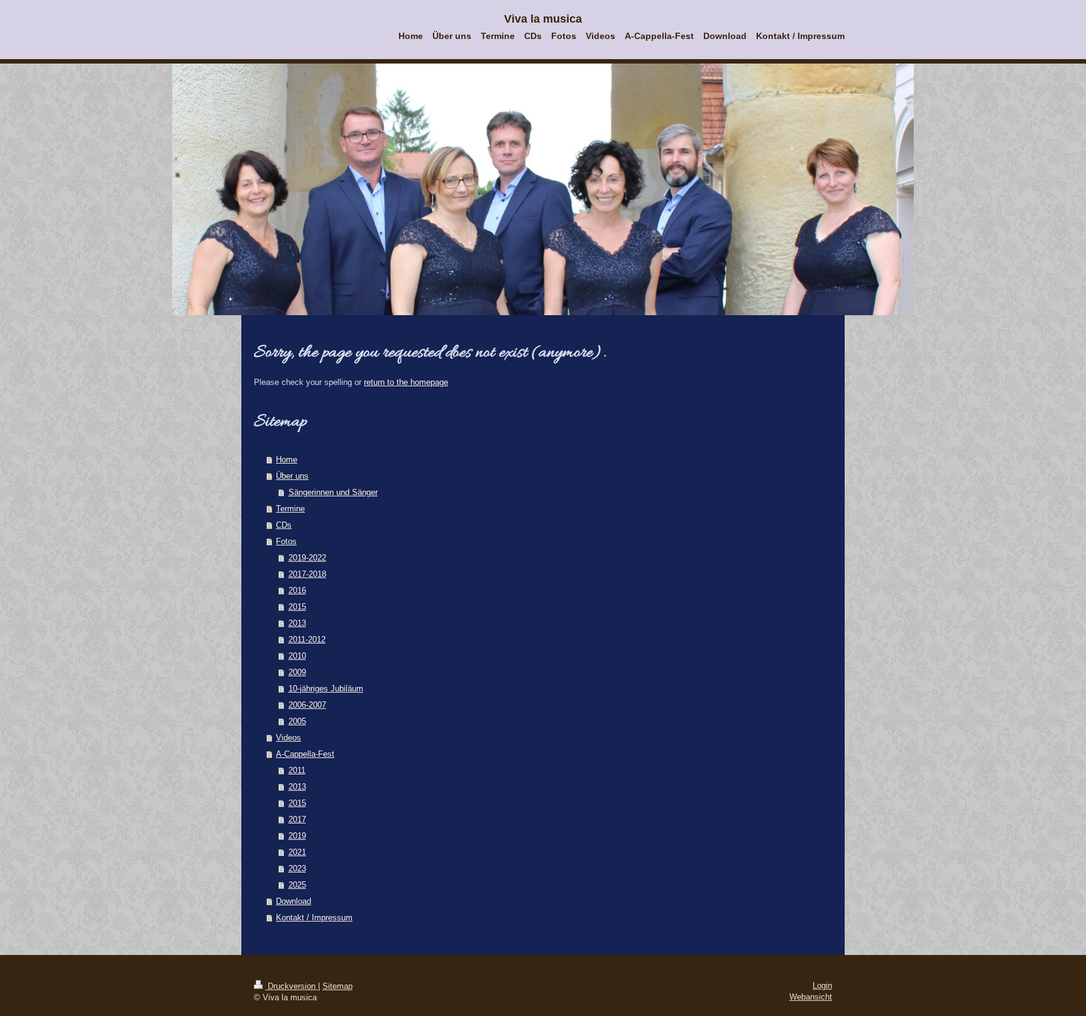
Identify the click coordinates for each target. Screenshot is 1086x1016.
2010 (297, 656)
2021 (297, 852)
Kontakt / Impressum (314, 917)
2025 (297, 885)
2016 (297, 590)
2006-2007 (307, 705)
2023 (297, 868)
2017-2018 (307, 574)
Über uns (292, 476)
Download (293, 901)
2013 (297, 623)
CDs (284, 525)
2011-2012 (307, 639)
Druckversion (291, 986)
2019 (297, 835)
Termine (290, 508)
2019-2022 (307, 557)
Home (286, 459)
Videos (288, 737)
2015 (297, 606)
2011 (296, 770)
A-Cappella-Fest (305, 754)
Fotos (286, 541)
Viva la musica (543, 19)
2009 (297, 672)
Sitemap (337, 986)
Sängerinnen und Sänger (333, 492)
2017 (297, 819)
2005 (297, 721)
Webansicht (810, 997)
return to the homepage (406, 382)
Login (822, 985)
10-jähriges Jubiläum (325, 688)
